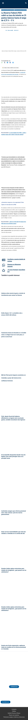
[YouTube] (17, 667)
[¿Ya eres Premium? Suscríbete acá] (3, 270)
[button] (26, 3)
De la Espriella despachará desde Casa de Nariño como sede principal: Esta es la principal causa (13, 456)
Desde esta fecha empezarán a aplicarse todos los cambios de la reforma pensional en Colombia (13, 647)
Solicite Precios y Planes (14, 713)
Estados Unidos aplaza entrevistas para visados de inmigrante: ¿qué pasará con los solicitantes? (13, 570)
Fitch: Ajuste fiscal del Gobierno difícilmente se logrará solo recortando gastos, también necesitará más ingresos (13, 418)
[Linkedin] (10, 667)
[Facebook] (10, 62)
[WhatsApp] (1, 62)
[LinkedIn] (7, 62)
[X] (4, 62)
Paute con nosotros (14, 715)
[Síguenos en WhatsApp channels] (3, 265)
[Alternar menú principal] (3, 3)
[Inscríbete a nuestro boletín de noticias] (3, 260)
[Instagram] (13, 667)
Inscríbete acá (5, 702)
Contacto (14, 709)
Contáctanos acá (14, 686)
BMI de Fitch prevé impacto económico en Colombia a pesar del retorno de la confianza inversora (13, 378)
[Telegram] (13, 62)
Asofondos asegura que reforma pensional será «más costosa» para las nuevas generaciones (13, 512)
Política (14, 711)
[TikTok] (15, 667)
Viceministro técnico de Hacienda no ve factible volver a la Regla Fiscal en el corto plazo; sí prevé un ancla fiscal (13, 334)
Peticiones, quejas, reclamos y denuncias (14, 717)
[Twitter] (8, 667)
